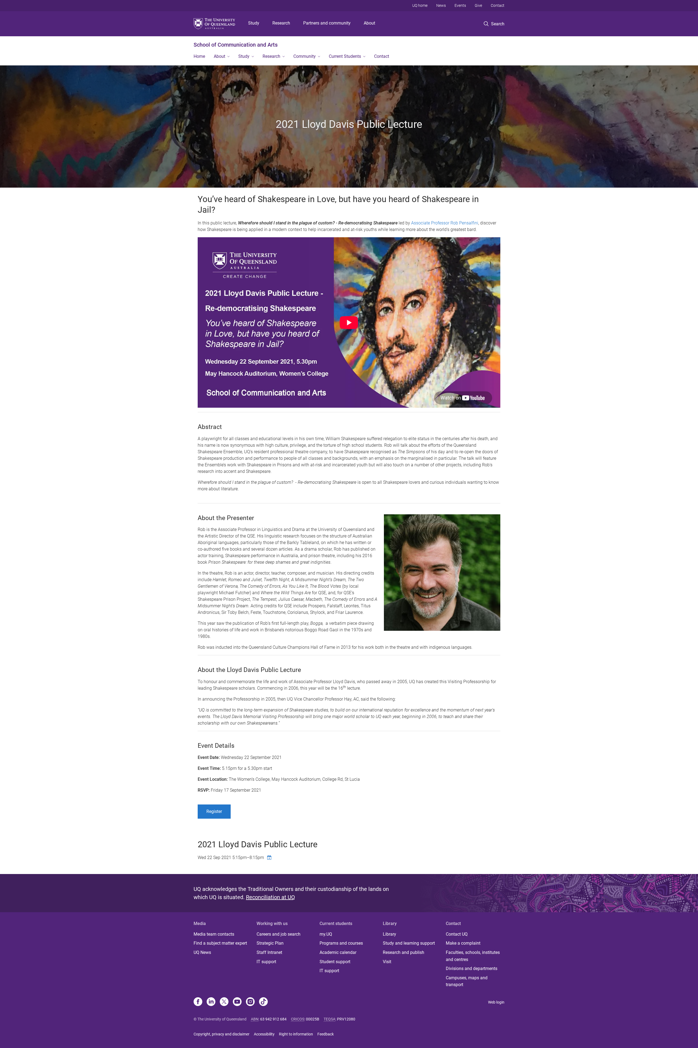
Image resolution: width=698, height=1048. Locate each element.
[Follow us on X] (224, 1002)
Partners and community (327, 23)
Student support (335, 961)
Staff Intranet (269, 952)
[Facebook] (198, 1002)
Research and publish (403, 952)
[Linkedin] (211, 1002)
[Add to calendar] (270, 857)
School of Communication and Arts (236, 44)
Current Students (345, 56)
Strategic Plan (270, 943)
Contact (497, 5)
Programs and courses (341, 943)
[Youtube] (237, 1002)
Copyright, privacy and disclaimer (221, 1034)
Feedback (325, 1034)
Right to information (296, 1034)
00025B (312, 1019)
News (441, 5)
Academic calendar (338, 952)
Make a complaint (463, 943)
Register (214, 811)
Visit (387, 961)
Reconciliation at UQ (270, 897)
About (369, 23)
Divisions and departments (471, 968)
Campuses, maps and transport (467, 981)
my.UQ (326, 934)
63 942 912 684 (273, 1019)
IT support (266, 961)
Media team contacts (214, 934)
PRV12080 (346, 1019)
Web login (496, 1002)
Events (460, 5)
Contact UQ (457, 934)
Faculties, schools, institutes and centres (473, 956)
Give (478, 5)
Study (253, 23)
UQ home (420, 5)
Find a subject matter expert (220, 943)
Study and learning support (409, 943)
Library (389, 934)
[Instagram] (250, 1002)
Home (199, 56)
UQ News (202, 952)
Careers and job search (278, 934)
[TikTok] (263, 1002)
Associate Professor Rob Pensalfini (444, 223)
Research (281, 23)
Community (304, 56)
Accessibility (264, 1034)
